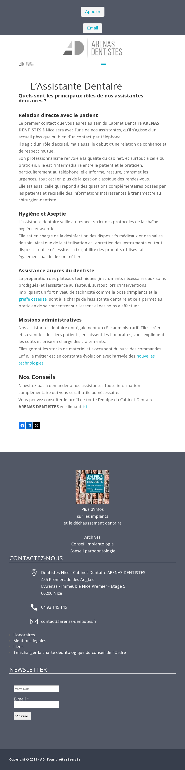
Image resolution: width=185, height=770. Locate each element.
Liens (18, 646)
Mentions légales (29, 640)
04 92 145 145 (54, 607)
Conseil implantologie (92, 544)
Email (92, 28)
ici (85, 406)
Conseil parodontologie (92, 551)
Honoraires (24, 634)
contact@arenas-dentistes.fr (69, 621)
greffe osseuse (32, 299)
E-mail (21, 699)
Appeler (92, 11)
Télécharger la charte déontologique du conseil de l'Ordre (69, 652)
